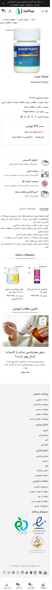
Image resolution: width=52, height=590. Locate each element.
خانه (33, 19)
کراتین (45, 430)
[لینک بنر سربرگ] (25, 3)
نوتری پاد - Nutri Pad (39, 296)
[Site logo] (25, 11)
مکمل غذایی (23, 19)
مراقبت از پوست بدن (39, 501)
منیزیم (45, 461)
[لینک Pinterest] (28, 117)
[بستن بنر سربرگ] (3, 3)
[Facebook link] (35, 117)
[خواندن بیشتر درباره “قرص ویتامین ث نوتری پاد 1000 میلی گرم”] (5, 267)
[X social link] (32, 117)
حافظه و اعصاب (9, 19)
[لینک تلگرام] (21, 117)
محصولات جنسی (41, 506)
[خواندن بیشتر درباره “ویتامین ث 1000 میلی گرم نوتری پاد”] (29, 267)
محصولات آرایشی (41, 486)
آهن (46, 465)
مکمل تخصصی (41, 475)
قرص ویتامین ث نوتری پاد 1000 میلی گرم (14, 291)
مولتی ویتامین (42, 456)
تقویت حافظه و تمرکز (8, 22)
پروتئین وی (43, 435)
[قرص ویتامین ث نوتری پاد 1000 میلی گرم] (12, 275)
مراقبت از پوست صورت (39, 491)
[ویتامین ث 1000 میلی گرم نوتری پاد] (37, 275)
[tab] (44, 209)
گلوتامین (44, 444)
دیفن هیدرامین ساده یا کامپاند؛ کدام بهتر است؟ (25, 354)
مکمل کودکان (42, 470)
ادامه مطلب (25, 372)
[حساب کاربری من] (10, 11)
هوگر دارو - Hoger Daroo (33, 111)
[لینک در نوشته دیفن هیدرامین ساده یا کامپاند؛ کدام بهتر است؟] (25, 331)
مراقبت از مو (43, 496)
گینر (46, 440)
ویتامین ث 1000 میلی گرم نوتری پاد (37, 291)
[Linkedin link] (25, 117)
